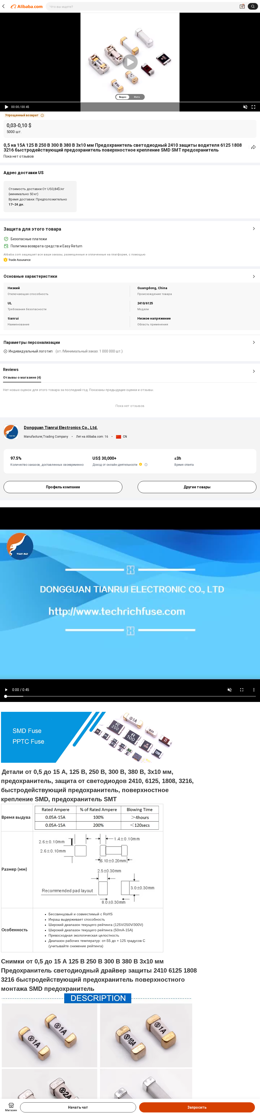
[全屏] (253, 106)
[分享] (253, 147)
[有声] (245, 106)
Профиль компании (63, 487)
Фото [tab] (137, 97)
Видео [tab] (122, 97)
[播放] (6, 106)
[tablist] (130, 97)
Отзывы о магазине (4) (22, 377)
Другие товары (197, 487)
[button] (24, 115)
